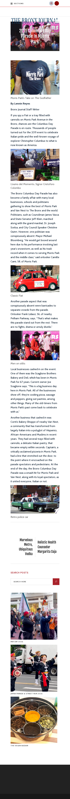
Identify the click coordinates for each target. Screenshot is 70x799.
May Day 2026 (17, 642)
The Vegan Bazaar (19, 746)
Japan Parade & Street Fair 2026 (26, 694)
